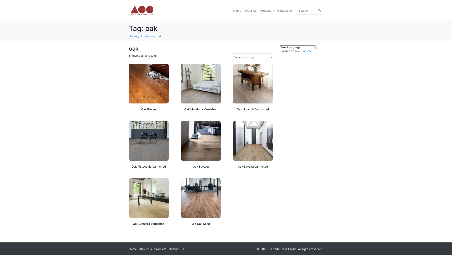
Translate (306, 50)
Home (237, 10)
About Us (250, 10)
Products (265, 10)
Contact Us (284, 10)
